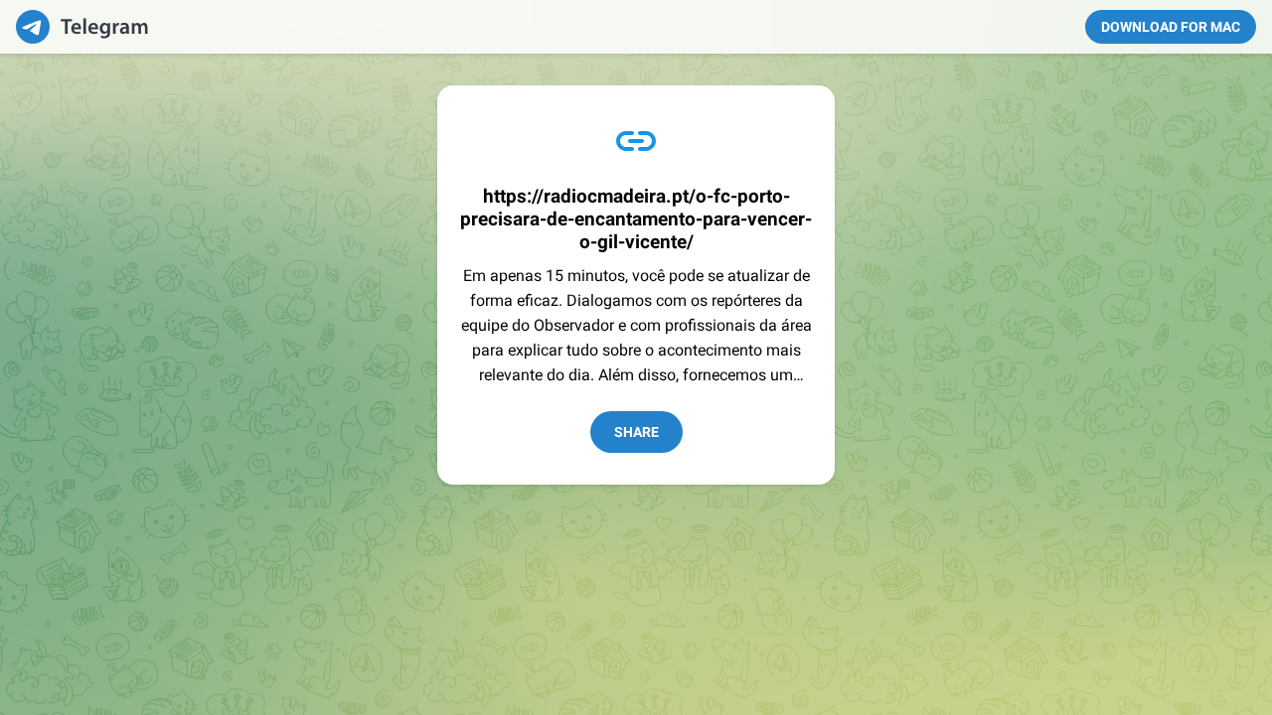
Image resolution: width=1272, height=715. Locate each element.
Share (636, 432)
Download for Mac (1170, 27)
